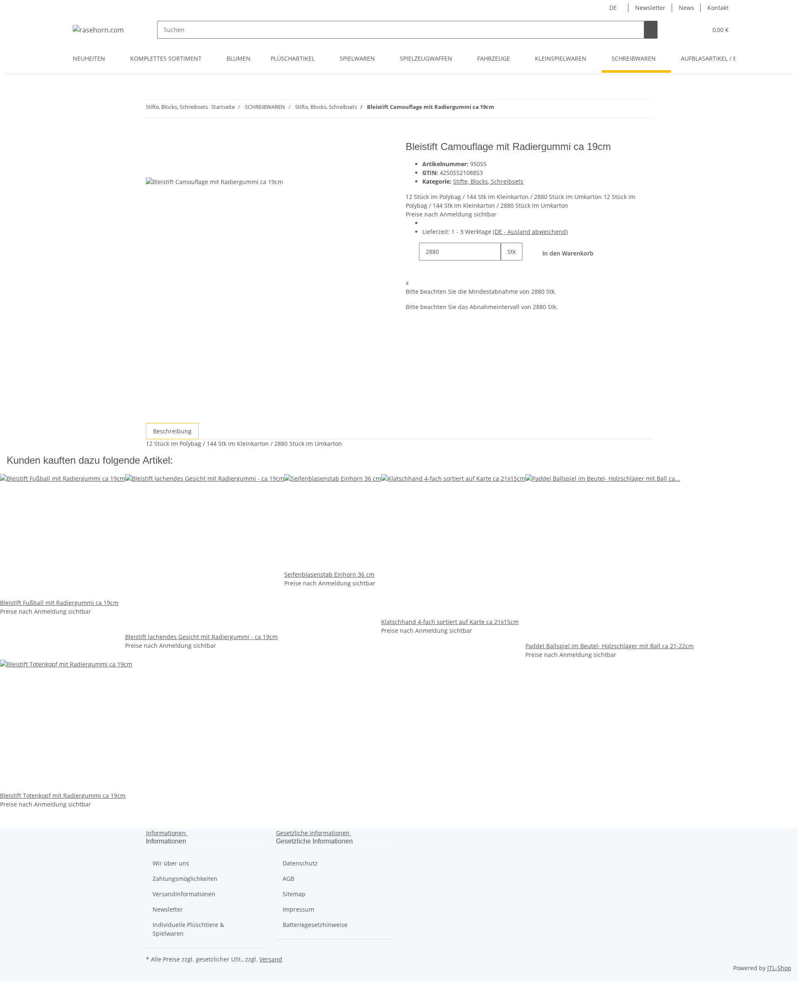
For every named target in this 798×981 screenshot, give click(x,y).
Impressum (298, 909)
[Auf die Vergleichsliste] (152, 168)
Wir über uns (171, 863)
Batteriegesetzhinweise (315, 925)
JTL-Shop (779, 968)
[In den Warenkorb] (152, 136)
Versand (270, 959)
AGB (288, 879)
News (686, 8)
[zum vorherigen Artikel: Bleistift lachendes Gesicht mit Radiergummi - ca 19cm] (515, 109)
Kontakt (718, 8)
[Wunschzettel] (697, 29)
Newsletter (650, 8)
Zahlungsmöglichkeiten (185, 879)
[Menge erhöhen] (507, 269)
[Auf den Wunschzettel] (167, 168)
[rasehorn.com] (98, 29)
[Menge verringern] (412, 252)
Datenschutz (300, 863)
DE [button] (613, 8)
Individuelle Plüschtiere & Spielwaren (188, 929)
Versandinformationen (184, 894)
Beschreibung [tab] (172, 431)
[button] (684, 29)
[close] (152, 150)
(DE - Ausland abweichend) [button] (530, 232)
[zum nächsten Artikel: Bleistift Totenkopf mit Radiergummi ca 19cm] (500, 109)
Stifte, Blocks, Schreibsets (488, 181)
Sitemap (294, 894)
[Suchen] (651, 30)
